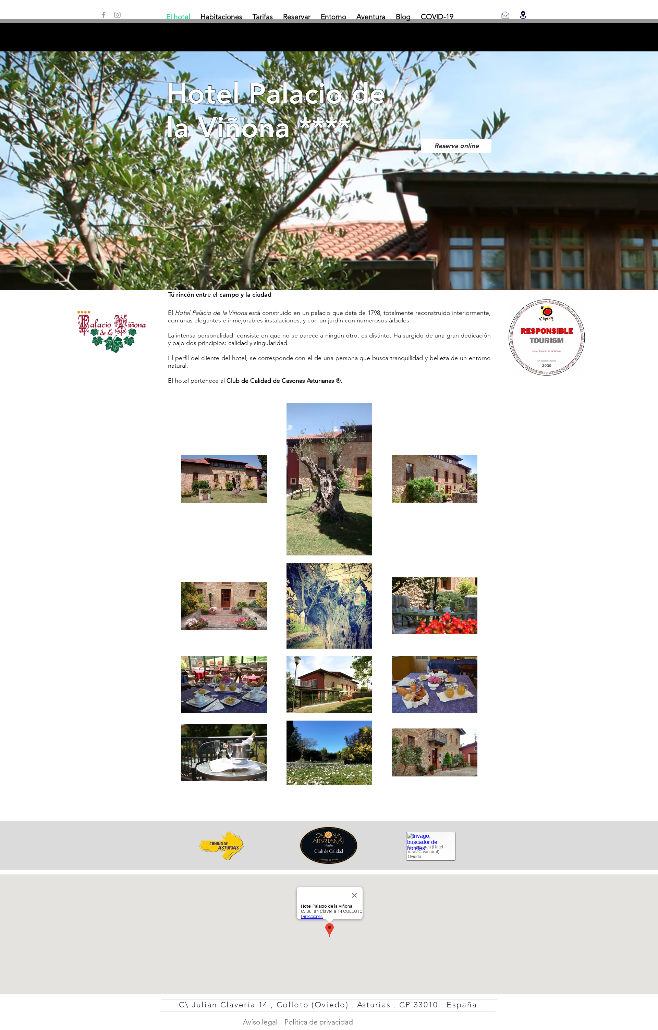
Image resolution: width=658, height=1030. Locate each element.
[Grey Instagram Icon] (117, 15)
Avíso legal (260, 1022)
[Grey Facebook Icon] (103, 15)
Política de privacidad (319, 1022)
